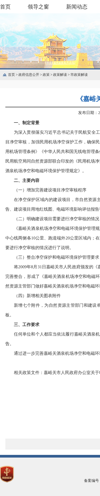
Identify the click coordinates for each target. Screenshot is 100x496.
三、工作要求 (26, 324)
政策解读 (61, 75)
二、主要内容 (26, 180)
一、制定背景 (26, 122)
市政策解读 (79, 75)
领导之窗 (38, 7)
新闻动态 (76, 7)
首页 (5, 7)
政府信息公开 (30, 75)
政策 (48, 75)
